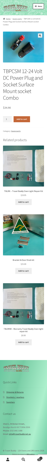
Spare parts (17, 19)
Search (23, 459)
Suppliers (10, 402)
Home (8, 19)
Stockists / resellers (15, 397)
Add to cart (22, 119)
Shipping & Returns (15, 392)
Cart (36, 457)
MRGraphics (30, 454)
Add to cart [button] (23, 202)
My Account (8, 459)
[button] (40, 35)
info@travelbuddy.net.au (20, 434)
